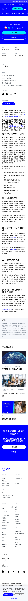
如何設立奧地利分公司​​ (8, 75)
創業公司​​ (4, 532)
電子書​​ (16, 542)
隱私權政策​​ (18, 583)
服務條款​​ (13, 583)
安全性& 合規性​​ (6, 497)
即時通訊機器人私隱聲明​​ (7, 585)
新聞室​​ (16, 516)
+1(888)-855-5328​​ (7, 560)
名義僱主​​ (4, 478)
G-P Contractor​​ (18, 481)
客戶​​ (16, 511)
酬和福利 (13, 238)
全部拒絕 (20, 594)
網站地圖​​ (17, 521)
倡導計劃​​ (4, 546)
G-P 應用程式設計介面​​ (7, 495)
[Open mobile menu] (25, 9)
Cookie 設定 (14, 598)
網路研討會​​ (17, 539)
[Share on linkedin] (3, 94)
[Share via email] (15, 94)
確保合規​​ (4, 481)
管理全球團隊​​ (5, 483)
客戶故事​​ (4, 544)
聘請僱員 (7, 116)
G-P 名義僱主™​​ (18, 478)
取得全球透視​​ (5, 485)
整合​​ (3, 492)
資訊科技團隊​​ (5, 522)
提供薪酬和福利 (15, 116)
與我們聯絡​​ (5, 566)
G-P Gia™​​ (17, 483)
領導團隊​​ (4, 525)
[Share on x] (11, 94)
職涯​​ (16, 509)
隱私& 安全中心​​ (5, 583)
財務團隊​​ (4, 520)
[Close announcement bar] (27, 1)
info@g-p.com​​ (5, 561)
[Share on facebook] (7, 94)
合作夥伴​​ (17, 519)
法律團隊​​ (4, 518)
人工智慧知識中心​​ (19, 531)
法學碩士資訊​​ (18, 524)
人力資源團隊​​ (5, 515)
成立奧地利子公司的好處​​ (9, 80)
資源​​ (16, 537)
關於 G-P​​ (17, 507)
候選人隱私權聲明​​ (19, 585)
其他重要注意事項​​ (7, 83)
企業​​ (3, 537)
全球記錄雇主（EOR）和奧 (15, 126)
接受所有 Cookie (8, 594)
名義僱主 (13, 249)
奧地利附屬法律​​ (6, 78)
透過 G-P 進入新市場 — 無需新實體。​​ (13, 85)
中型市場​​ (4, 534)
